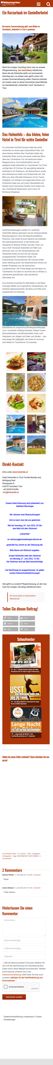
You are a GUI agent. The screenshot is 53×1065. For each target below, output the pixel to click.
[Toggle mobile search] (48, 4)
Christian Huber (10, 854)
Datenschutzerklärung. (12, 974)
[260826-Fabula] (26, 708)
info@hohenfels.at (11, 492)
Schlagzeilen (6, 856)
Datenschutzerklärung (13, 1016)
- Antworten (37, 875)
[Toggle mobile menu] (39, 4)
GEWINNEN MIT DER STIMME (27, 856)
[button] (10, 618)
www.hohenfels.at (20, 472)
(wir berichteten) (25, 70)
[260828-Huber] (25, 644)
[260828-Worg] (25, 676)
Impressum (29, 1016)
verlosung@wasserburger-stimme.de (26, 539)
